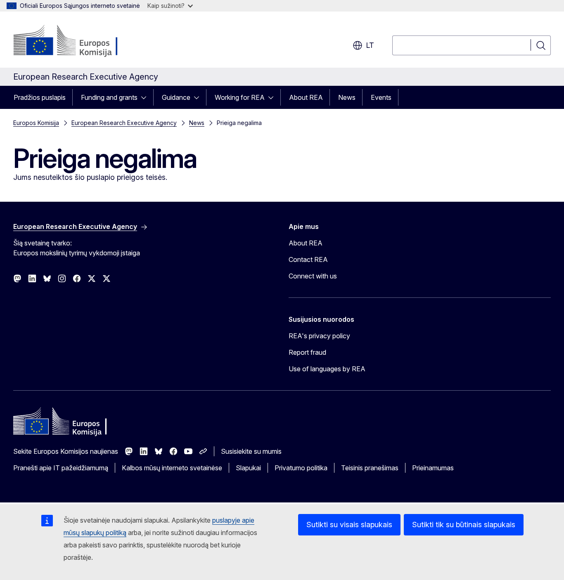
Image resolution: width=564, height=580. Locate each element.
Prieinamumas (433, 468)
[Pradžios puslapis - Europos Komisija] (80, 41)
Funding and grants (109, 97)
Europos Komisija (36, 122)
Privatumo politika (301, 468)
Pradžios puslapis (40, 97)
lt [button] (370, 45)
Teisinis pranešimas (369, 468)
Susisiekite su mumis (251, 451)
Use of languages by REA (327, 369)
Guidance (176, 97)
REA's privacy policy (319, 336)
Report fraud (307, 352)
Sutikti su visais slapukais (349, 524)
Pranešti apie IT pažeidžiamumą (60, 468)
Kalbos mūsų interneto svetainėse (172, 468)
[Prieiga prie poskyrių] (146, 97)
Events (381, 97)
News (346, 97)
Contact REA (308, 259)
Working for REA (240, 97)
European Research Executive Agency (124, 122)
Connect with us (313, 276)
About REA (306, 97)
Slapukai (248, 468)
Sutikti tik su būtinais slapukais (463, 524)
